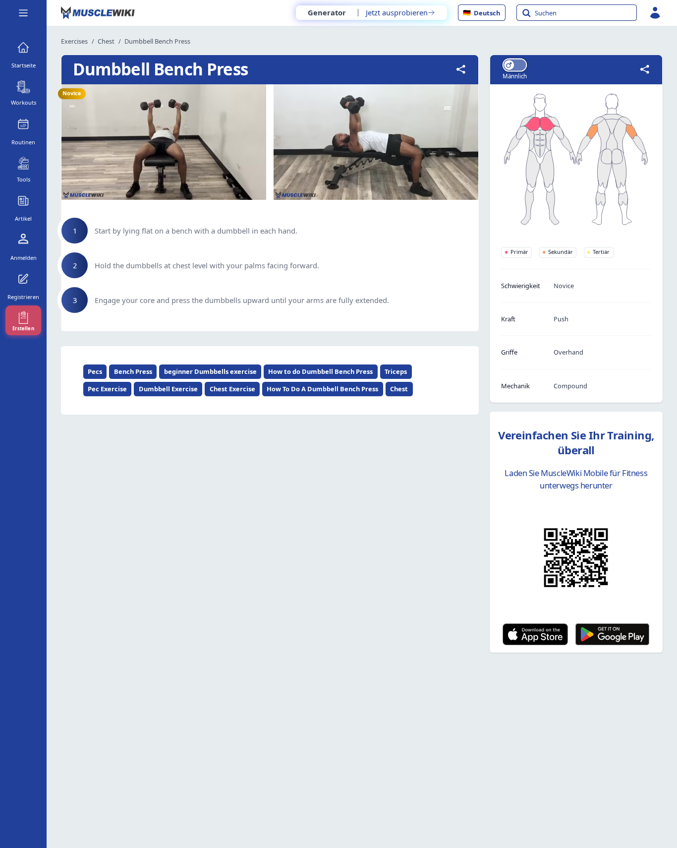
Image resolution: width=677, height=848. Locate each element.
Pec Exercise (107, 388)
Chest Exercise (232, 388)
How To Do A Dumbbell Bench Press (322, 388)
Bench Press (133, 371)
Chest (106, 41)
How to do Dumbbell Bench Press (320, 371)
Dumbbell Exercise (168, 388)
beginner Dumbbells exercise (210, 371)
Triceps (396, 371)
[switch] (514, 64)
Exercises (74, 41)
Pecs (95, 371)
